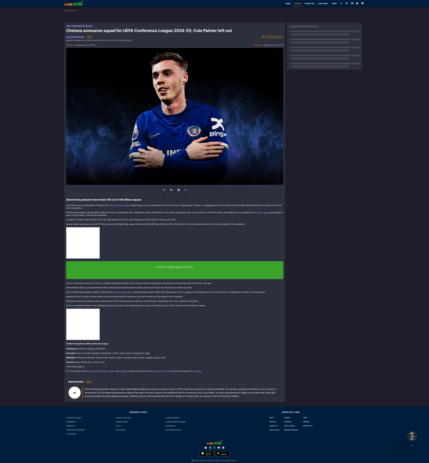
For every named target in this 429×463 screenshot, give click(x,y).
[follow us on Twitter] (214, 447)
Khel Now (92, 371)
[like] (164, 190)
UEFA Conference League (79, 26)
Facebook (103, 371)
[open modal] (412, 436)
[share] (185, 190)
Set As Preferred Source (273, 37)
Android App (154, 371)
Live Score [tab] (323, 3)
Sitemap (306, 422)
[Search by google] (341, 3)
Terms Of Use (274, 430)
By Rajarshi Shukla (75, 37)
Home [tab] (288, 3)
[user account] (362, 3)
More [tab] (334, 3)
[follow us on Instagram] (210, 447)
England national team (122, 292)
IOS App (166, 371)
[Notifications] (357, 3)
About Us (272, 422)
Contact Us (273, 426)
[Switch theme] (347, 3)
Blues (72, 305)
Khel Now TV (308, 426)
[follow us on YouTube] (218, 447)
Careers (287, 417)
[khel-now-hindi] (352, 3)
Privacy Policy (289, 426)
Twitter (111, 371)
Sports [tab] (298, 3)
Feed (305, 417)
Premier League (262, 212)
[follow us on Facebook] (205, 447)
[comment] (171, 190)
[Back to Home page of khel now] (73, 3)
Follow (89, 37)
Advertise (287, 422)
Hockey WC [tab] (310, 3)
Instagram (123, 371)
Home (271, 417)
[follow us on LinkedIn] (223, 447)
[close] (412, 445)
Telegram (197, 371)
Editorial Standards (291, 430)
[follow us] (178, 190)
